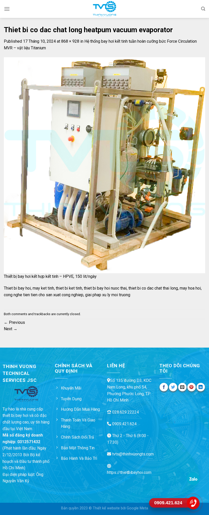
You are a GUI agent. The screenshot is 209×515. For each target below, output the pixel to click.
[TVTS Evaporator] (104, 9)
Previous (14, 322)
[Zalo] (193, 478)
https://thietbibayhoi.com (129, 472)
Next (10, 328)
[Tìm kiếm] (203, 9)
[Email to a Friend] (182, 387)
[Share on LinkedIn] (201, 387)
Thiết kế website (106, 508)
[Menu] (7, 9)
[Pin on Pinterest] (191, 387)
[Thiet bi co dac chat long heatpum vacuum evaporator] (104, 165)
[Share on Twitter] (173, 387)
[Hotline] (193, 502)
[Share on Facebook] (164, 387)
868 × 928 (70, 41)
